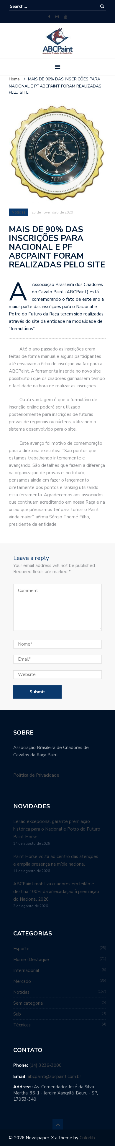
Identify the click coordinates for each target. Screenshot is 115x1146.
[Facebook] (49, 17)
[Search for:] (28, 6)
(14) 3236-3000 (45, 1065)
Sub (17, 1014)
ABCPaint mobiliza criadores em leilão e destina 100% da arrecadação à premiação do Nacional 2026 (56, 891)
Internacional (26, 970)
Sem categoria (28, 1003)
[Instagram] (57, 17)
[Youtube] (65, 17)
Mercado (22, 981)
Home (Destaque (31, 960)
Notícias (19, 212)
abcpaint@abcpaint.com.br (54, 1076)
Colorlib (87, 1138)
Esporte (21, 949)
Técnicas (22, 1025)
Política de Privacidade (36, 775)
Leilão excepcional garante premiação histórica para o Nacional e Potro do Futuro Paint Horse (56, 829)
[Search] (102, 6)
